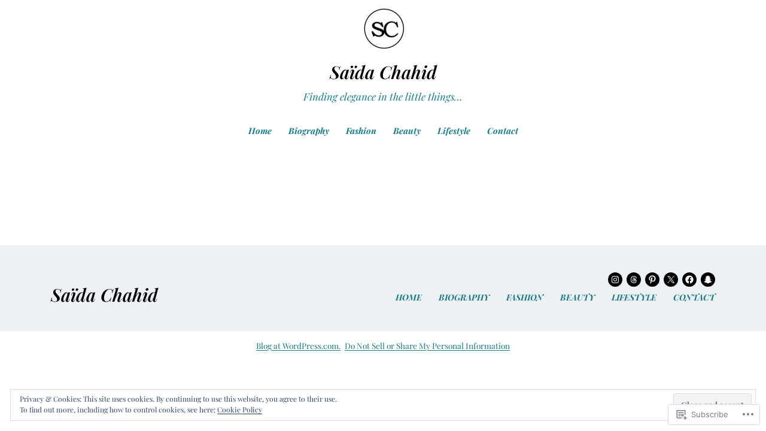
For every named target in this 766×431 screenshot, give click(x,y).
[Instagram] (615, 279)
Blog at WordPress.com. (298, 345)
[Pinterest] (652, 279)
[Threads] (634, 279)
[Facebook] (689, 279)
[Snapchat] (708, 279)
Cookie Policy (239, 409)
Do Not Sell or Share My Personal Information (427, 345)
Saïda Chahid (383, 71)
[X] (671, 279)
